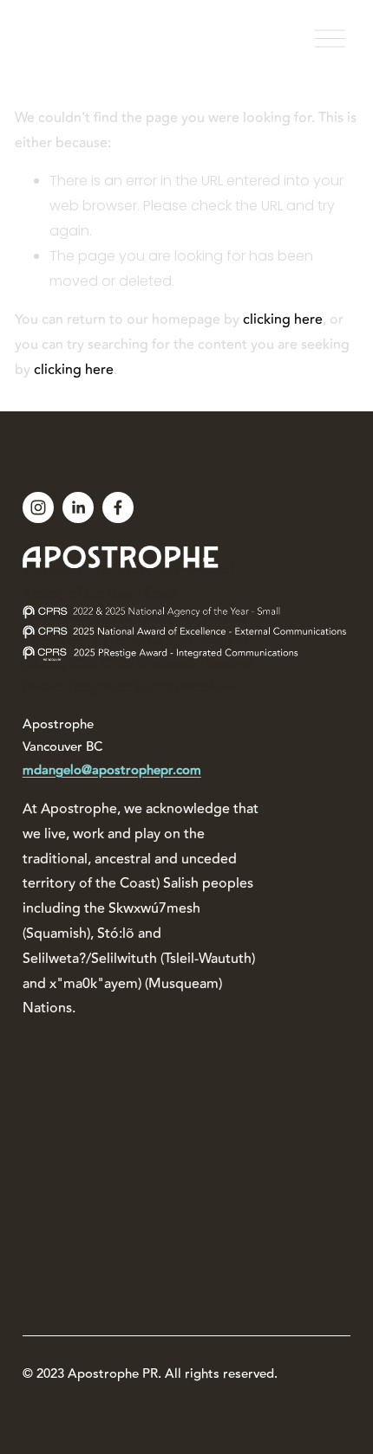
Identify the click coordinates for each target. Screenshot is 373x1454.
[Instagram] (38, 507)
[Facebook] (118, 507)
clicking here (283, 319)
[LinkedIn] (78, 507)
